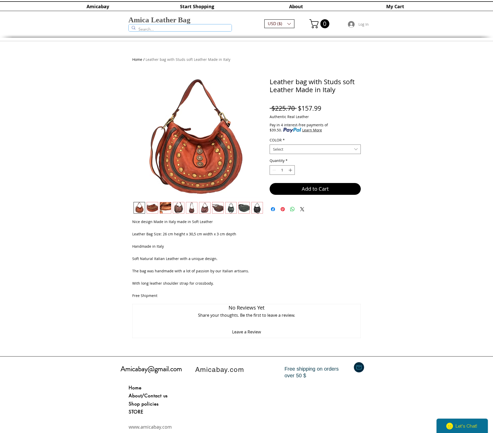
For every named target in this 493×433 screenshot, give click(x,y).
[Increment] (291, 170)
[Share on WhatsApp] (292, 209)
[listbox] (279, 23)
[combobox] (315, 149)
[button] (279, 23)
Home (137, 59)
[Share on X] (302, 209)
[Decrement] (273, 170)
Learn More (312, 130)
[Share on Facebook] (273, 209)
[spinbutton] (282, 170)
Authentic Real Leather (289, 116)
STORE (136, 412)
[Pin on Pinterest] (283, 209)
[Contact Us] (359, 367)
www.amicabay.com (150, 427)
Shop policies (144, 404)
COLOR (277, 140)
